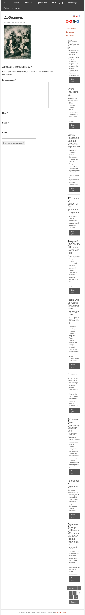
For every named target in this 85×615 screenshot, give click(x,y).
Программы (42, 3)
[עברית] (79, 16)
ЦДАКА (6, 8)
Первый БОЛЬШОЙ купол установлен (74, 247)
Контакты (16, 8)
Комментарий (9, 79)
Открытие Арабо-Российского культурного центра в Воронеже (74, 311)
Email (5, 122)
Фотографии (70, 32)
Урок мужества (74, 92)
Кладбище (72, 3)
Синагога (17, 3)
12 (76, 597)
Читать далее (73, 80)
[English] (74, 16)
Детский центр (58, 3)
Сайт (4, 132)
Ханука (73, 374)
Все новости (70, 35)
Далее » (73, 602)
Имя (5, 112)
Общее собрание (74, 43)
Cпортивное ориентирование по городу (74, 426)
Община (29, 3)
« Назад (71, 588)
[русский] (76, 16)
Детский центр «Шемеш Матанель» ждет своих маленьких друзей (74, 536)
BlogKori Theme (60, 612)
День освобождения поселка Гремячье (74, 141)
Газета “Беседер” (71, 28)
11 (71, 597)
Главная (6, 3)
